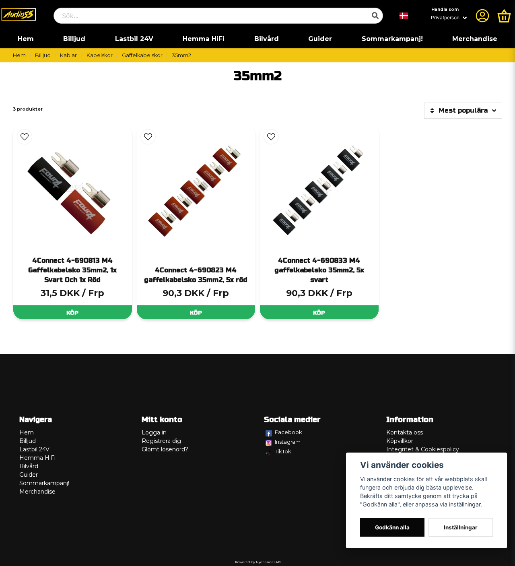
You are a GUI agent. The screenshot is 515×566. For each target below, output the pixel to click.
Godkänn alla (392, 527)
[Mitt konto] (482, 16)
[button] (404, 16)
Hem (26, 39)
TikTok (283, 451)
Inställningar (461, 527)
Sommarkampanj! (392, 39)
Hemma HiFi (204, 39)
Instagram (288, 441)
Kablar (68, 55)
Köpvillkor (399, 441)
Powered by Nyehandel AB (257, 562)
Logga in (154, 432)
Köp (72, 312)
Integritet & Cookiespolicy (422, 449)
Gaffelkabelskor (142, 55)
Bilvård (266, 39)
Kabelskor (100, 55)
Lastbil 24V (134, 39)
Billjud (74, 39)
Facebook (288, 432)
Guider (320, 39)
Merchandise (474, 39)
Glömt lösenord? (165, 449)
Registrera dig (161, 441)
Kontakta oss (404, 432)
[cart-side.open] (504, 16)
